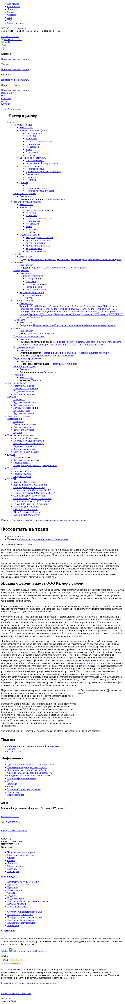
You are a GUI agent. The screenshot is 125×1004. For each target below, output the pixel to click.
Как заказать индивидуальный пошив (27, 767)
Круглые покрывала (36, 251)
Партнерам (13, 792)
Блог (9, 17)
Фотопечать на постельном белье (24, 911)
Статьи (11, 857)
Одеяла (17, 254)
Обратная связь (15, 23)
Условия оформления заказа (21, 778)
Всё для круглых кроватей (27, 201)
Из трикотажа (33, 144)
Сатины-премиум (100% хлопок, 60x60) (34, 493)
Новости (11, 749)
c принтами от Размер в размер (42, 163)
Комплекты (25, 207)
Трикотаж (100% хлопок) (26, 506)
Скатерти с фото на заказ (90, 344)
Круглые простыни (36, 243)
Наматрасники (21, 270)
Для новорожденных (36, 188)
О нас (10, 781)
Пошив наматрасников (31, 276)
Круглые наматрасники (38, 245)
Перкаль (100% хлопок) (40, 314)
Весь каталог (14, 109)
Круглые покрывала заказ (67, 325)
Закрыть (11, 122)
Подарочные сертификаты (27, 358)
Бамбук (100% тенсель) (39, 306)
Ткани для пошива (23, 300)
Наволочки (31, 179)
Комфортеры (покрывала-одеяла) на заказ (35, 465)
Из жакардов (32, 146)
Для (28, 185)
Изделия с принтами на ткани (29, 336)
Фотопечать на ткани (75, 520)
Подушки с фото (58, 267)
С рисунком (32, 152)
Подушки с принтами (43, 344)
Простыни (31, 177)
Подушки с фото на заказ (20, 914)
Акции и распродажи (24, 366)
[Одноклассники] (23, 951)
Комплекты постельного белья (23, 882)
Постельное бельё (22, 124)
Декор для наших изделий (40, 333)
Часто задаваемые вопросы (21, 852)
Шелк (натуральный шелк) (67, 314)
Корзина (5, 104)
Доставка (12, 9)
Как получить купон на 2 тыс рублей (26, 770)
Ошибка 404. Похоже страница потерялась (29, 773)
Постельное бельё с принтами (29, 440)
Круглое (11, 396)
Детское (24, 182)
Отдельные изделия (30, 166)
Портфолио (13, 3)
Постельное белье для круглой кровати (27, 901)
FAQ (9, 20)
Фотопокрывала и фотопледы (28, 443)
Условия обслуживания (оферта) (24, 789)
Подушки (18, 262)
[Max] (2, 39)
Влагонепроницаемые (37, 284)
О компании (13, 6)
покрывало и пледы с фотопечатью (93, 663)
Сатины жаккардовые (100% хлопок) (39, 309)
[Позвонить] (39, 951)
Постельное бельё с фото (91, 342)
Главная (5, 520)
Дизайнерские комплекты (33, 157)
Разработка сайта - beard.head (16, 993)
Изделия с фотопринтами (20, 435)
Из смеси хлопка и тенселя (40, 141)
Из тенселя (31, 138)
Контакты (12, 868)
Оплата (11, 12)
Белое (29, 149)
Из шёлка (30, 155)
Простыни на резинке (24, 193)
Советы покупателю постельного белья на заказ (37, 520)
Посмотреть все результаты (15, 59)
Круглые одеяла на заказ (57, 259)
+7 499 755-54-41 (10, 36)
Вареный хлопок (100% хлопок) (68, 306)
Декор (16, 328)
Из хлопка (31, 135)
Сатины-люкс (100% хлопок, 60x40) (32, 490)
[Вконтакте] (11, 951)
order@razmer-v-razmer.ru (14, 830)
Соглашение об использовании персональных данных (29, 983)
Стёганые (31, 281)
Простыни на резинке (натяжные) (43, 171)
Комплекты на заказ (23, 385)
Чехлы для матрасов (36, 289)
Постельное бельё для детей (40, 190)
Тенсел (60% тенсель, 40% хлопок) (81, 311)
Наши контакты (15, 795)
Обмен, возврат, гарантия (20, 855)
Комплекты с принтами (65, 342)
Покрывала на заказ (43, 325)
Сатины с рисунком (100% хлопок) (77, 309)
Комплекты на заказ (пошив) (34, 130)
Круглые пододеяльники (38, 240)
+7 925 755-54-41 (13, 39)
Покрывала (19, 320)
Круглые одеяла (34, 248)
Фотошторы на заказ (65, 344)
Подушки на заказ (39, 267)
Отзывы (11, 14)
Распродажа (49, 372)
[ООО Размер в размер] (13, 28)
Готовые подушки (77, 267)
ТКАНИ (11, 479)
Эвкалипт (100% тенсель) (95, 314)
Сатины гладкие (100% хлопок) (102, 306)
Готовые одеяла (79, 259)
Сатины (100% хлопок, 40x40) (29, 487)
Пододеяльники (34, 174)
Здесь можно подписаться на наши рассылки (30, 764)
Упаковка (18, 374)
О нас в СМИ (14, 751)
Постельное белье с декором (22, 920)
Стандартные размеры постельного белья (28, 775)
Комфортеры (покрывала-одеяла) (105, 259)
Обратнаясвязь (6, 99)
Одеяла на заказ (36, 259)
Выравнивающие (35, 287)
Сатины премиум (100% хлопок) (45, 311)
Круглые (30, 298)
